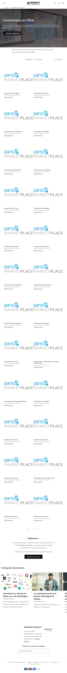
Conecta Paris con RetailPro (42, 401)
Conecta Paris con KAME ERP (12, 170)
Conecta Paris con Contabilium (13, 131)
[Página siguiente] (38, 528)
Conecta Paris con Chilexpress (12, 323)
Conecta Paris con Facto (41, 93)
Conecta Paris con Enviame (41, 323)
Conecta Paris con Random (41, 246)
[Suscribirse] (47, 651)
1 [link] (28, 528)
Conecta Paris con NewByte (42, 208)
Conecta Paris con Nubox (11, 246)
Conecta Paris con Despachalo (12, 285)
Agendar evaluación (12, 33)
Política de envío (44, 662)
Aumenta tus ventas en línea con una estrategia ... (16, 594)
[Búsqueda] (55, 3)
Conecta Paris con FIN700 (41, 131)
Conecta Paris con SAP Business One (44, 478)
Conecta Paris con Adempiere (42, 170)
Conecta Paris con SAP (10, 516)
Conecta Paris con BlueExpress (42, 285)
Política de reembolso (34, 664)
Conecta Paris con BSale (11, 478)
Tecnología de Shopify (20, 662)
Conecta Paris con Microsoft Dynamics (15, 401)
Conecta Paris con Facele (11, 361)
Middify (13, 662)
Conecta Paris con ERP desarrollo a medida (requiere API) (46, 362)
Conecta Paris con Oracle (41, 439)
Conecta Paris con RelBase (11, 93)
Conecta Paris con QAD (11, 439)
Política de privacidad (33, 662)
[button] (4, 3)
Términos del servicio (55, 662)
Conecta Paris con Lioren (11, 208)
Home (6, 7)
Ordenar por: (29, 59)
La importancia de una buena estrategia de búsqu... (45, 596)
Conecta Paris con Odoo (41, 516)
